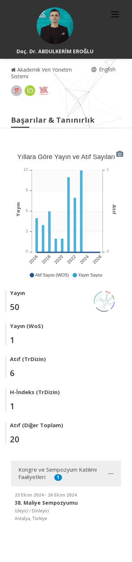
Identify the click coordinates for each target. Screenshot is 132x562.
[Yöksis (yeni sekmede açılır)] (43, 90)
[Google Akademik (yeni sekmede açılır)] (16, 90)
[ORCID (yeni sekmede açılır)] (30, 90)
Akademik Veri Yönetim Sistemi (41, 73)
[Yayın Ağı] (104, 300)
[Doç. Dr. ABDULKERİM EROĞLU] (55, 25)
